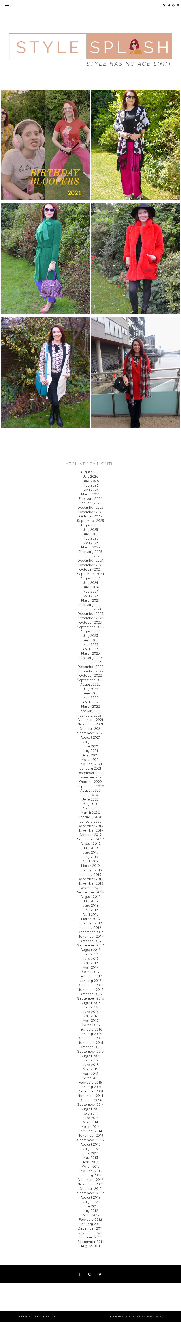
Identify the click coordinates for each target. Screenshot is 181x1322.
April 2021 (90, 755)
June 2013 (91, 1153)
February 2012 (90, 1219)
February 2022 (90, 711)
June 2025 (90, 534)
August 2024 (90, 578)
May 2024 (90, 591)
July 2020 (90, 795)
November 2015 (90, 1042)
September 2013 (90, 1140)
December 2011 (90, 1228)
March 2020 (90, 812)
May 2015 (90, 1069)
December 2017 (90, 932)
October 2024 (90, 569)
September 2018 (90, 892)
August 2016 (90, 1003)
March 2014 (90, 1127)
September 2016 (90, 998)
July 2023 (90, 636)
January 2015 (90, 1087)
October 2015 (90, 1047)
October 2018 (90, 888)
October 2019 (90, 835)
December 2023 (90, 613)
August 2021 (90, 737)
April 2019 (90, 861)
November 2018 (91, 883)
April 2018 (90, 914)
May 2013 (90, 1157)
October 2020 (90, 782)
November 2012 (90, 1184)
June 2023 (90, 640)
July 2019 (90, 848)
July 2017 (90, 954)
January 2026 (91, 503)
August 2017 (90, 950)
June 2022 (90, 693)
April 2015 (90, 1073)
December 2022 (90, 667)
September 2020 (90, 786)
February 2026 (90, 498)
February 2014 (90, 1131)
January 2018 (90, 927)
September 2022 (90, 680)
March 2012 (90, 1215)
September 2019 (90, 839)
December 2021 (90, 720)
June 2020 (90, 799)
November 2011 (90, 1233)
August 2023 (90, 631)
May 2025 (90, 538)
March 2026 (90, 494)
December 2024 (90, 560)
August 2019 (91, 843)
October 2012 (90, 1188)
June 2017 (91, 958)
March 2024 (90, 600)
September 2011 (90, 1242)
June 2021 (91, 746)
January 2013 (90, 1175)
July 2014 (90, 1113)
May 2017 (90, 963)
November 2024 (90, 565)
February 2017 (90, 976)
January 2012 (90, 1224)
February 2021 (90, 764)
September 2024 (90, 574)
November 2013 (90, 1135)
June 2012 (91, 1206)
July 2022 (90, 689)
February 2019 (90, 870)
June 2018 (90, 905)
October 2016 (90, 994)
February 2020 (90, 817)
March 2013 (90, 1166)
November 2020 (90, 777)
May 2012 (90, 1211)
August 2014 (90, 1109)
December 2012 (90, 1180)
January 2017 (90, 981)
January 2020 (90, 821)
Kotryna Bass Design (148, 1316)
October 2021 (90, 728)
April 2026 (91, 490)
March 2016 (90, 1025)
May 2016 (90, 1016)
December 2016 (90, 985)
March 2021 (90, 759)
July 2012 (90, 1202)
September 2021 (90, 733)
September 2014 (90, 1104)
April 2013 (90, 1162)
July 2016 (90, 1007)
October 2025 (90, 516)
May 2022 (90, 697)
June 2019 (90, 852)
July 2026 (90, 476)
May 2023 (90, 644)
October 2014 (90, 1100)
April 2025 (91, 543)
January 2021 (90, 768)
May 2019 (90, 857)
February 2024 (90, 605)
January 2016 (90, 1034)
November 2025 (90, 512)
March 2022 (90, 706)
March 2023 (90, 653)
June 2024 (90, 587)
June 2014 (91, 1118)
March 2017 (90, 972)
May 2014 (90, 1122)
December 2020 (90, 773)
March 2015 (90, 1078)
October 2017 (90, 941)
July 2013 (90, 1149)
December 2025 (90, 507)
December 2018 (91, 879)
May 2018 (90, 910)
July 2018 (90, 901)
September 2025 (90, 521)
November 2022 (90, 671)
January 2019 (90, 874)
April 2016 (90, 1020)
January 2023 (91, 662)
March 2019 (90, 866)
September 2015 (90, 1051)
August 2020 (90, 790)
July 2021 (90, 742)
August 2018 (91, 897)
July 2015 (90, 1060)
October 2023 (90, 622)
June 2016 (91, 1012)
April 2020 (90, 808)
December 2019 (91, 826)
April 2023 (91, 649)
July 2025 (90, 529)
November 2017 (90, 936)
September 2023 (90, 627)
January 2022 (91, 715)
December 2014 (90, 1091)
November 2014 (90, 1096)
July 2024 (90, 583)
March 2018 (90, 919)
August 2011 (90, 1246)
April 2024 (91, 596)
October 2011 (90, 1237)
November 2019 (91, 830)
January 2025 (91, 556)
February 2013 (90, 1171)
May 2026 (90, 485)
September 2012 (90, 1193)
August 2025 (90, 525)
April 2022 (91, 702)
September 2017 (90, 945)
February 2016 (90, 1029)
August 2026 (90, 472)
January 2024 (91, 609)
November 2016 (90, 989)
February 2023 (90, 658)
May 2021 (90, 751)
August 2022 (90, 684)
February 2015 (90, 1082)
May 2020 (90, 804)
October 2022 (90, 675)
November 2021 (90, 724)
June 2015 (91, 1065)
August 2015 (90, 1056)
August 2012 (90, 1197)
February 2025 (90, 552)
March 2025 (90, 547)
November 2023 (90, 618)
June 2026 (90, 481)
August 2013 (90, 1144)
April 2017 (90, 967)
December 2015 (90, 1038)
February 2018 (90, 923)
